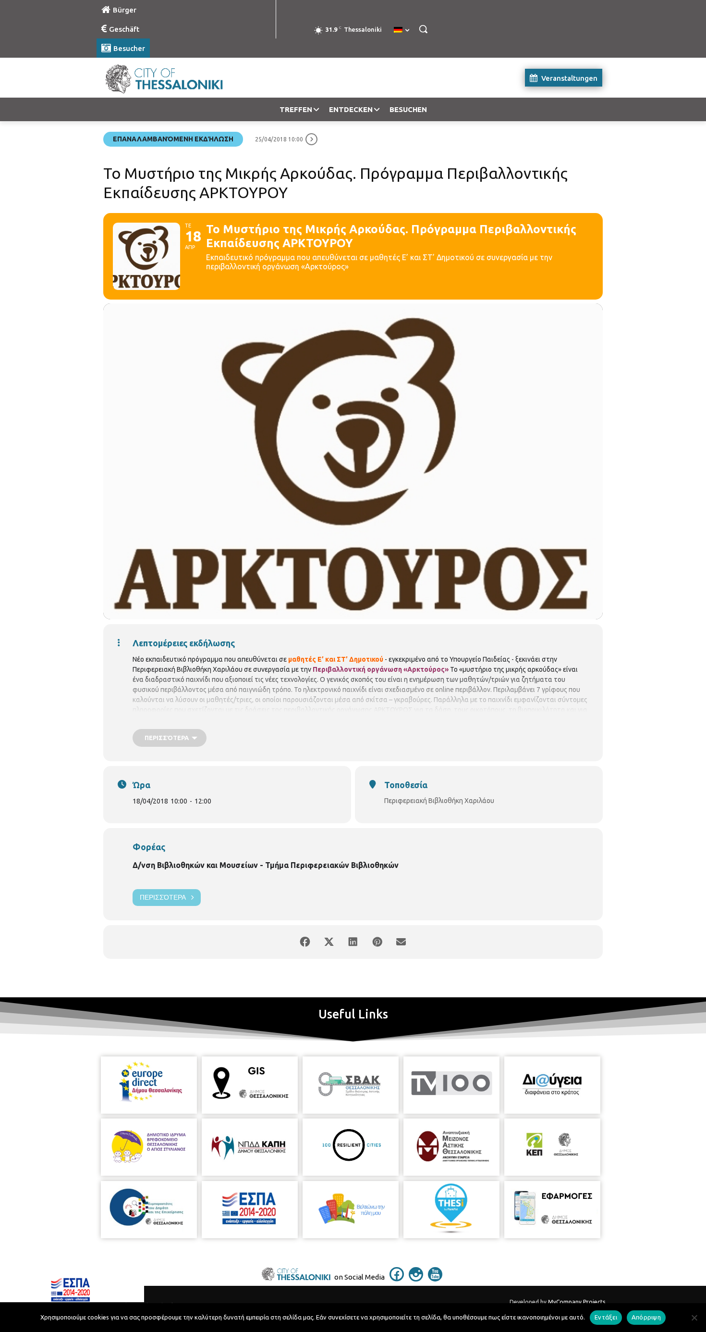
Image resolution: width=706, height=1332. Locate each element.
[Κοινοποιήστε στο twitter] (329, 942)
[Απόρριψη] (694, 1317)
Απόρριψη (646, 1317)
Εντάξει (606, 1317)
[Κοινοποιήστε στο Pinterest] (377, 942)
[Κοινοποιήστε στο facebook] (305, 942)
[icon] (396, 1278)
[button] (423, 29)
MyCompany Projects (576, 1302)
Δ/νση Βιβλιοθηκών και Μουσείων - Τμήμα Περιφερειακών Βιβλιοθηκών (266, 865)
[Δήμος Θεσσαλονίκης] (173, 78)
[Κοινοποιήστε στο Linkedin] (353, 942)
